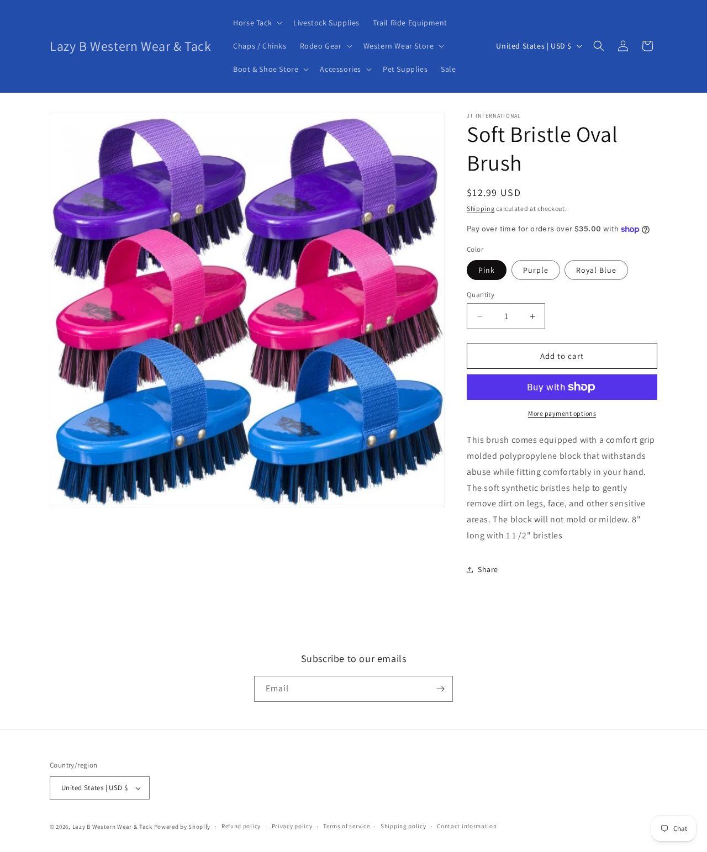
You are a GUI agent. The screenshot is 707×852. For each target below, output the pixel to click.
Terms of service (346, 826)
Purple (535, 270)
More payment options (562, 413)
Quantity (480, 294)
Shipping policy (403, 826)
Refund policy (241, 826)
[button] (256, 22)
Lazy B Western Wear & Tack (112, 826)
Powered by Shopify (182, 826)
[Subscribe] (440, 689)
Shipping (481, 208)
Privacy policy (292, 826)
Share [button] (488, 569)
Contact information (467, 826)
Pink (486, 270)
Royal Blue (596, 270)
